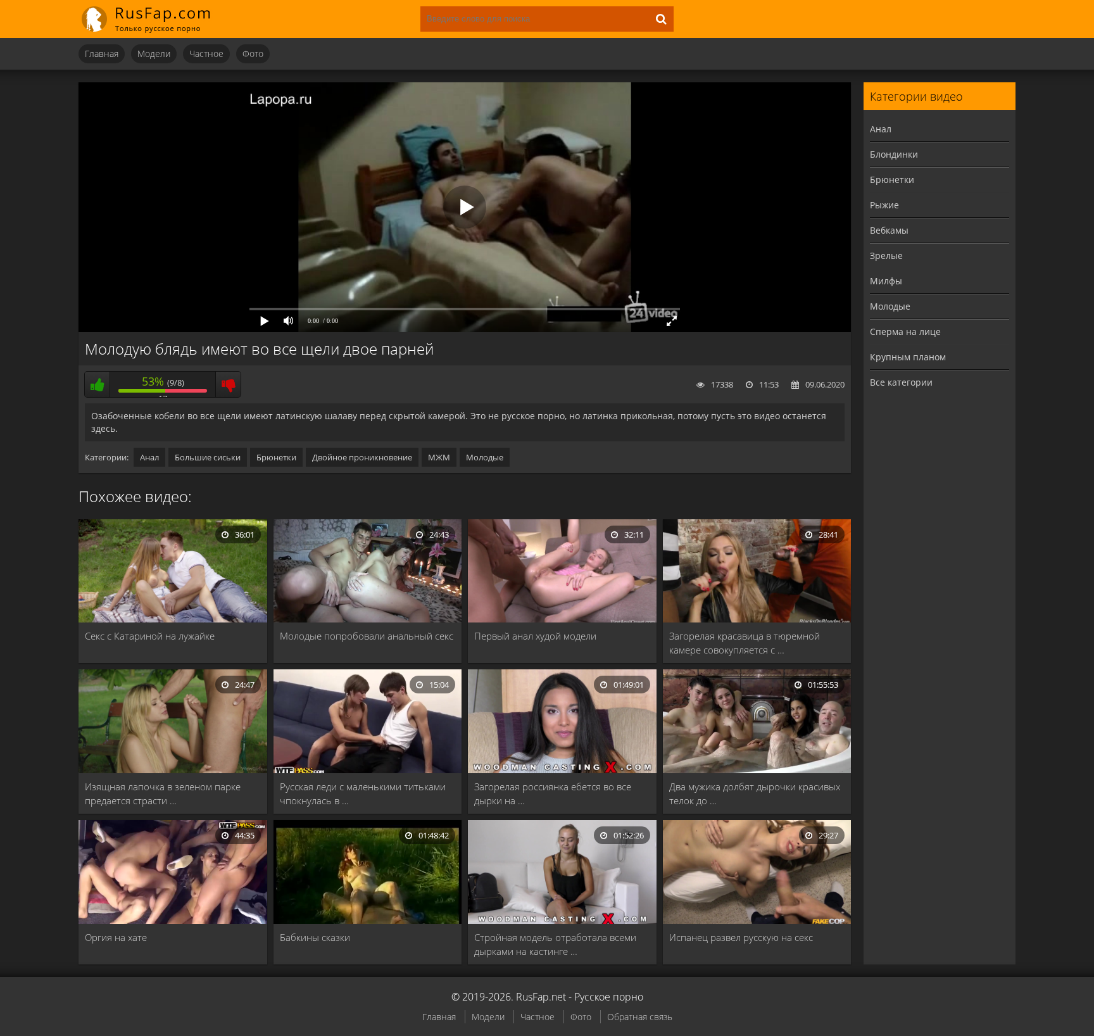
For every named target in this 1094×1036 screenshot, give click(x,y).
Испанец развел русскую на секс (741, 937)
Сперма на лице (905, 331)
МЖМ (439, 457)
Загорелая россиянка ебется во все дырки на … (552, 793)
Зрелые (886, 256)
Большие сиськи (208, 457)
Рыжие (884, 205)
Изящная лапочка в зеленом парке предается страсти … (163, 793)
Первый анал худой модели (535, 635)
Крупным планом (908, 357)
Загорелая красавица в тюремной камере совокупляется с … (744, 642)
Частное (206, 53)
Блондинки (894, 154)
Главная (101, 53)
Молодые (484, 457)
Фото (252, 53)
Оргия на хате (116, 937)
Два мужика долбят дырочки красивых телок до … (754, 793)
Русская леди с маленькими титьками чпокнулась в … (363, 793)
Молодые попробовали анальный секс (366, 635)
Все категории (901, 382)
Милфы (886, 281)
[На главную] (154, 19)
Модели (153, 53)
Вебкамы (889, 230)
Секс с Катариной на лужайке (150, 635)
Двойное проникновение (362, 457)
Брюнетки (276, 457)
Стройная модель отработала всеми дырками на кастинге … (555, 944)
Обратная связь (639, 1017)
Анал (149, 457)
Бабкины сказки (315, 937)
